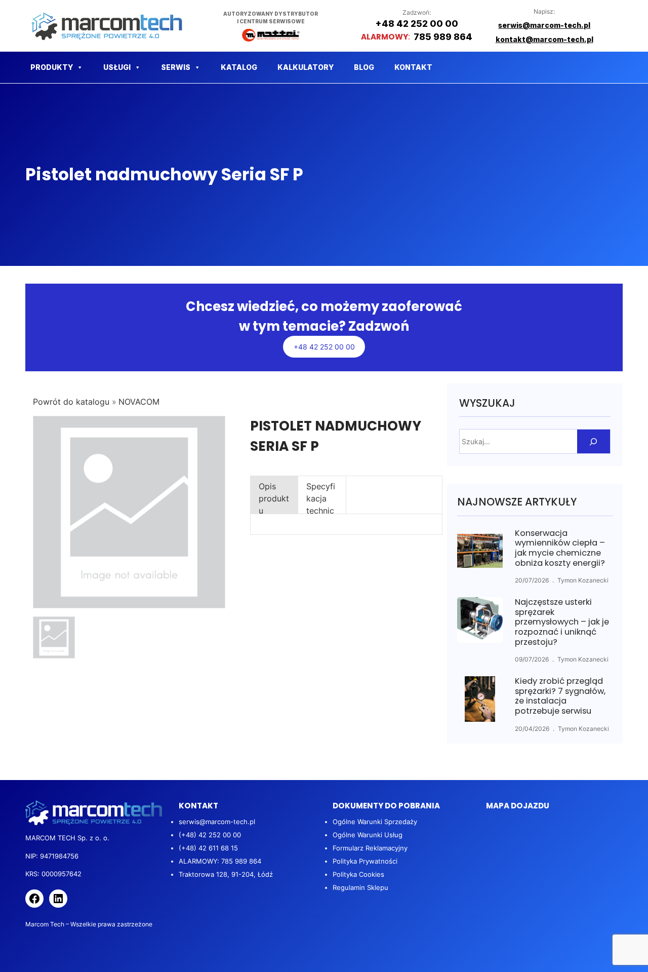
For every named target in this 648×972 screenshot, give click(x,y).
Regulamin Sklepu (360, 887)
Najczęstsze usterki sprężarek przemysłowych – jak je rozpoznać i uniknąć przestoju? (562, 622)
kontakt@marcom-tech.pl (544, 39)
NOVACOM (138, 402)
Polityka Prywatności (365, 861)
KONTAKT (413, 67)
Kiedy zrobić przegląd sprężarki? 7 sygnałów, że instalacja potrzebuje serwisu (560, 696)
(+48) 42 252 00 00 (210, 835)
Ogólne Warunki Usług (367, 835)
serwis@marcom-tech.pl (217, 822)
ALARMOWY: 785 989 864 (220, 861)
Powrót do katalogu (72, 402)
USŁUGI (117, 67)
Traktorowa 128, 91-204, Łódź (226, 874)
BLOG (364, 67)
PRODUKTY (51, 67)
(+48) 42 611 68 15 (208, 848)
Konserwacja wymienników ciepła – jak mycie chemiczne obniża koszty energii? (560, 548)
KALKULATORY (305, 67)
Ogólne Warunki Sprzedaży (375, 822)
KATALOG (239, 67)
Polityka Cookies (358, 874)
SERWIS (175, 67)
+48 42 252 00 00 (324, 346)
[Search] (593, 441)
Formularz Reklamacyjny (370, 848)
